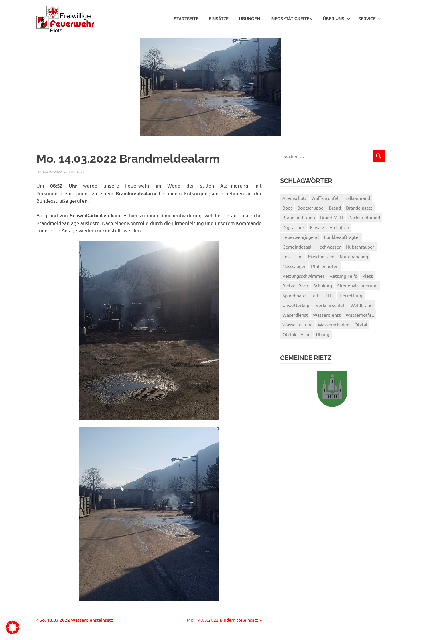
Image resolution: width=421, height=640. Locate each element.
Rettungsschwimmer (303, 276)
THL (330, 295)
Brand (335, 207)
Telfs (315, 295)
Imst (286, 256)
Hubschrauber (360, 246)
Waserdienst (295, 315)
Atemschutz (294, 198)
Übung (322, 334)
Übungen (249, 18)
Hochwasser (328, 246)
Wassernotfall (360, 315)
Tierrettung (350, 295)
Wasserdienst (327, 315)
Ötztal (361, 324)
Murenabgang (354, 256)
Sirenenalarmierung (357, 285)
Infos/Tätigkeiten (291, 18)
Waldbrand (362, 305)
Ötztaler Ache (296, 334)
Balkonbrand (357, 198)
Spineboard (294, 295)
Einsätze (219, 18)
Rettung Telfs (343, 276)
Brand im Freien (298, 217)
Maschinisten (321, 256)
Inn (299, 256)
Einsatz (317, 227)
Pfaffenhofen (325, 266)
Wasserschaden (333, 324)
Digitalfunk (293, 227)
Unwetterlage (296, 305)
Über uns (333, 18)
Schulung (322, 285)
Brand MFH (331, 217)
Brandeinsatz (359, 207)
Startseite (186, 18)
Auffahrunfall (325, 198)
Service (367, 18)
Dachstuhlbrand (364, 217)
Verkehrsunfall (330, 305)
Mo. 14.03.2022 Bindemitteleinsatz (222, 620)
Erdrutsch (339, 227)
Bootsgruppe (310, 207)
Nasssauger (294, 266)
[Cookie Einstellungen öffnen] (12, 632)
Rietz (367, 276)
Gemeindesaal (296, 246)
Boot (287, 207)
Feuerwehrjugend (300, 237)
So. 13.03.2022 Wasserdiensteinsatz (76, 620)
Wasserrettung (297, 324)
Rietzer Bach (295, 285)
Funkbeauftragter (342, 237)
